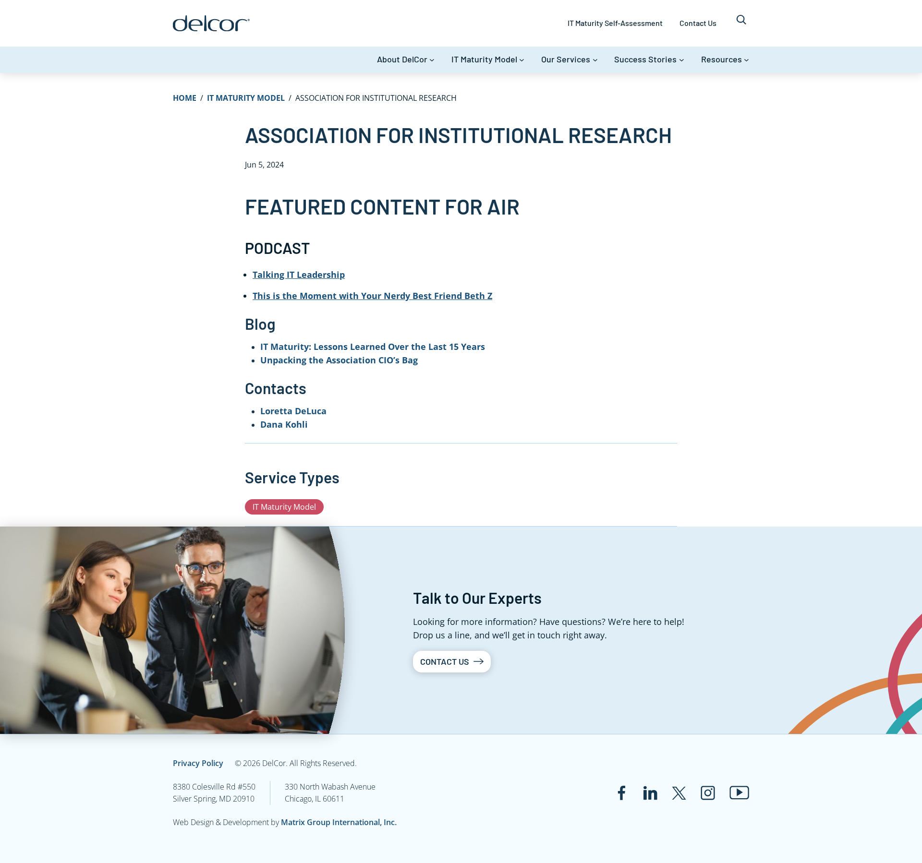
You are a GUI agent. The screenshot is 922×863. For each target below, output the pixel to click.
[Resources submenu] (746, 59)
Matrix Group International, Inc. (339, 822)
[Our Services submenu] (595, 59)
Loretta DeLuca (293, 411)
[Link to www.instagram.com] (708, 793)
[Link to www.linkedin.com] (650, 793)
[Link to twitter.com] (679, 793)
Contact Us (444, 661)
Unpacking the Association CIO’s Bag (339, 360)
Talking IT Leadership (299, 274)
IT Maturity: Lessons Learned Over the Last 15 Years (372, 346)
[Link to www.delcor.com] (211, 23)
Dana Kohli (284, 424)
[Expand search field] (741, 23)
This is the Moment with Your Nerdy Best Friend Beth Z (372, 295)
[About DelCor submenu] (432, 59)
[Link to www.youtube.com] (739, 793)
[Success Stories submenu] (681, 59)
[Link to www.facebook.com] (621, 793)
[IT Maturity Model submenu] (521, 59)
